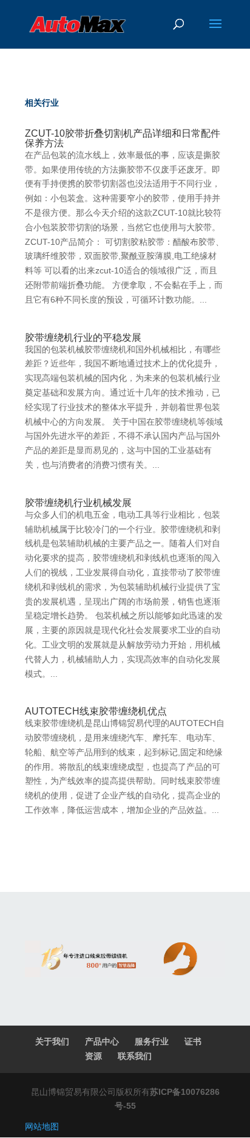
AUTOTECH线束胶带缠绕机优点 (96, 711)
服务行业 (152, 1041)
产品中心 (102, 1041)
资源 (93, 1056)
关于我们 (52, 1041)
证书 (192, 1041)
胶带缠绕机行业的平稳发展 (83, 337)
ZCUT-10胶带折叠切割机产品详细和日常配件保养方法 (122, 138)
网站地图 (42, 1126)
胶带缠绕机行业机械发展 (78, 503)
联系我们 (135, 1056)
